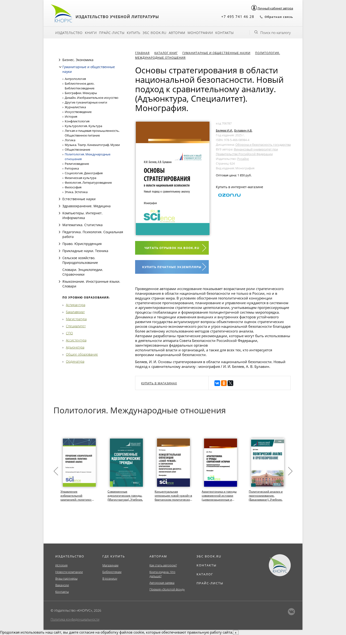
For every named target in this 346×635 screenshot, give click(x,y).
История (71, 116)
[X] (230, 383)
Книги (91, 32)
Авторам (177, 32)
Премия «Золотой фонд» (167, 589)
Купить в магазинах (159, 383)
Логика (70, 140)
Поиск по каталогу (275, 32)
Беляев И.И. (224, 130)
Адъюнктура (75, 347)
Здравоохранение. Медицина (86, 206)
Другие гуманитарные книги (86, 102)
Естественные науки (79, 199)
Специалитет (76, 326)
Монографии (200, 32)
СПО (69, 333)
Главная (142, 53)
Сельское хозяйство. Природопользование (80, 260)
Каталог (205, 574)
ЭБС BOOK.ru (154, 32)
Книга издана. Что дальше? (162, 574)
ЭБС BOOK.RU (209, 556)
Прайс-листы (112, 32)
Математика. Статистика (82, 225)
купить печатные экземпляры (171, 267)
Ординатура (75, 361)
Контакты (224, 32)
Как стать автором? (163, 565)
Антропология (75, 79)
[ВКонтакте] (217, 383)
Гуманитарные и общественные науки (216, 53)
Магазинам (110, 565)
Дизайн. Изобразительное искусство (91, 97)
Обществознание (77, 149)
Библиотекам (111, 572)
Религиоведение (77, 164)
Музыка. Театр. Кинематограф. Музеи (92, 145)
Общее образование (82, 354)
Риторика (72, 168)
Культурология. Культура (83, 126)
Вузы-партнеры (66, 578)
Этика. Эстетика (76, 192)
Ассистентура (76, 340)
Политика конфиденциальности (75, 619)
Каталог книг (166, 53)
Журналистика (75, 107)
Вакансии (62, 585)
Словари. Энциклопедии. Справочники (82, 272)
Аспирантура (75, 305)
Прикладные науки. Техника (85, 251)
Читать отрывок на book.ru (172, 248)
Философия (73, 187)
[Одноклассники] (224, 383)
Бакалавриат (75, 312)
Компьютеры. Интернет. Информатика (82, 215)
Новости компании (69, 572)
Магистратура (76, 319)
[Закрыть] (60, 67)
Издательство (69, 32)
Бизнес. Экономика (77, 60)
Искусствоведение (78, 112)
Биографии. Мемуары (81, 93)
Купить (133, 32)
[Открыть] (59, 60)
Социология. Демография (84, 173)
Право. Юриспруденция (82, 243)
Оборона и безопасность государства (263, 144)
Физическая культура (80, 178)
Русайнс (243, 159)
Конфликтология (77, 121)
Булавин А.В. (243, 130)
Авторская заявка (161, 583)
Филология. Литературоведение (88, 182)
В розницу (109, 578)
